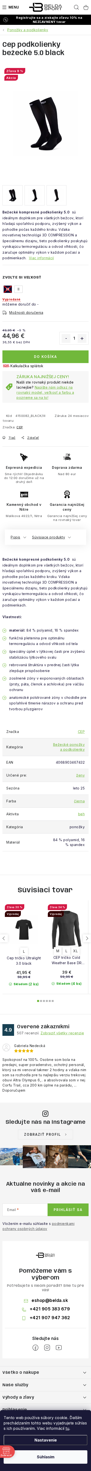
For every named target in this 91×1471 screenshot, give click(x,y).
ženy (80, 775)
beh (81, 814)
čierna (79, 801)
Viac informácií (41, 258)
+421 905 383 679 (50, 1308)
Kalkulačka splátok (26, 366)
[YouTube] (59, 1348)
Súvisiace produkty (48, 537)
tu (67, 1428)
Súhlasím (45, 1456)
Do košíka (45, 357)
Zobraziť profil (42, 1134)
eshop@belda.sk (50, 1300)
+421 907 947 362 (50, 1317)
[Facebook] (35, 1348)
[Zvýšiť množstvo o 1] (82, 338)
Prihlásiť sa (68, 1210)
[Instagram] (47, 1348)
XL (75, 951)
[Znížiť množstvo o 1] (66, 338)
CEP (20, 427)
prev (4, 938)
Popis (15, 537)
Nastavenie (45, 1440)
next (87, 938)
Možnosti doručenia (26, 312)
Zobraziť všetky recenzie (62, 1033)
